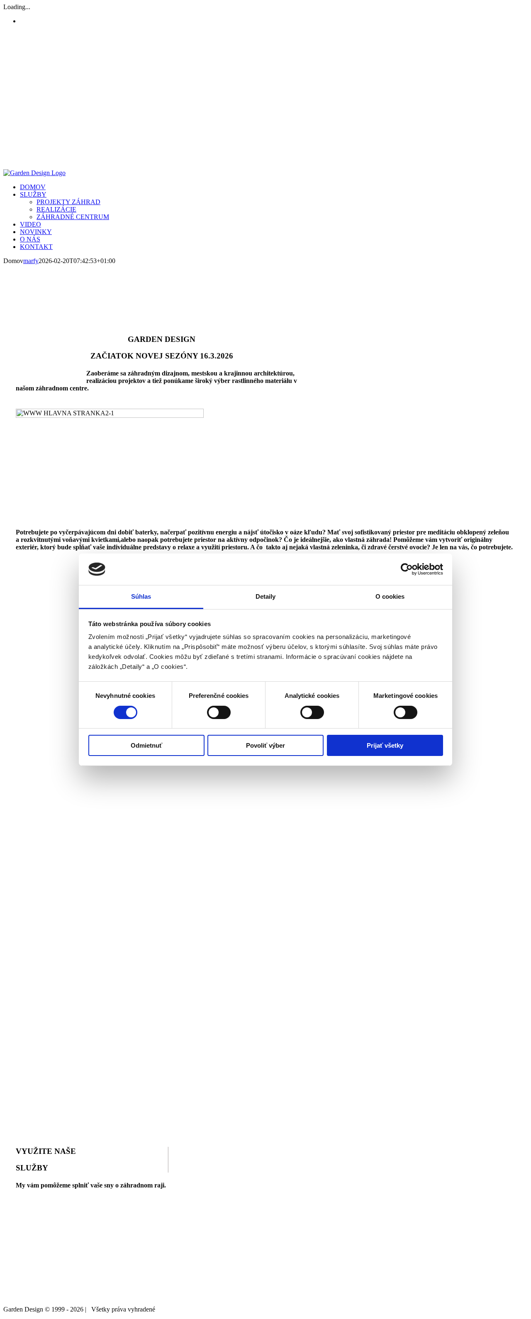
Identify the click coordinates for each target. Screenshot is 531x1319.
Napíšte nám (503, 1306)
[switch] (219, 712)
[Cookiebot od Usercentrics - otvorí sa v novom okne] (406, 569)
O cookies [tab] (390, 596)
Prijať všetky (385, 745)
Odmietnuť (146, 745)
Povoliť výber (265, 745)
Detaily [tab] (266, 596)
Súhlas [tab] (141, 596)
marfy (31, 260)
